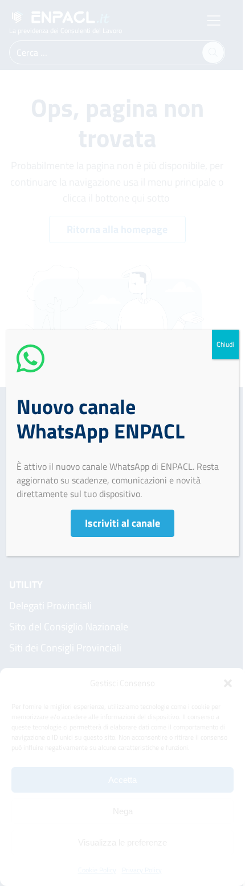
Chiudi (225, 344)
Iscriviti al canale (122, 523)
